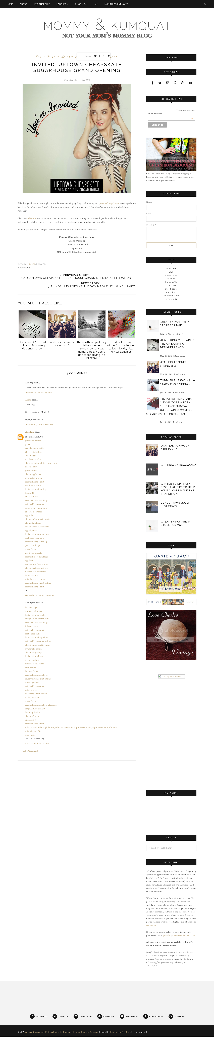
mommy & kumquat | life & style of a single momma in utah (52, 1032)
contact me (151, 925)
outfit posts (171, 289)
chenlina (29, 431)
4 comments (24, 267)
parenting (171, 292)
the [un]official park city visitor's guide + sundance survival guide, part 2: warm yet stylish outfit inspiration (170, 406)
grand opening (75, 57)
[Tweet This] (95, 56)
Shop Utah (171, 268)
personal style (171, 295)
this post (32, 218)
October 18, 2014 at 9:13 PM (38, 392)
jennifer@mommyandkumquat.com (179, 935)
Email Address (170, 113)
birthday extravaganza (178, 464)
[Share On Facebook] (100, 56)
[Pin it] (109, 56)
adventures (171, 275)
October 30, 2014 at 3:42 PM (39, 424)
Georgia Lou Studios (119, 1032)
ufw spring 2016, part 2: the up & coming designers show (177, 344)
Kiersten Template (89, 1032)
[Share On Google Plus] (104, 56)
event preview (48, 57)
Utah (114, 57)
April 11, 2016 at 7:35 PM (37, 743)
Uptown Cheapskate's (108, 203)
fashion (171, 278)
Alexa (28, 399)
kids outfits (171, 282)
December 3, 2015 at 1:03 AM (39, 595)
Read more (178, 333)
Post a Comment (30, 750)
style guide (171, 299)
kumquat (171, 285)
